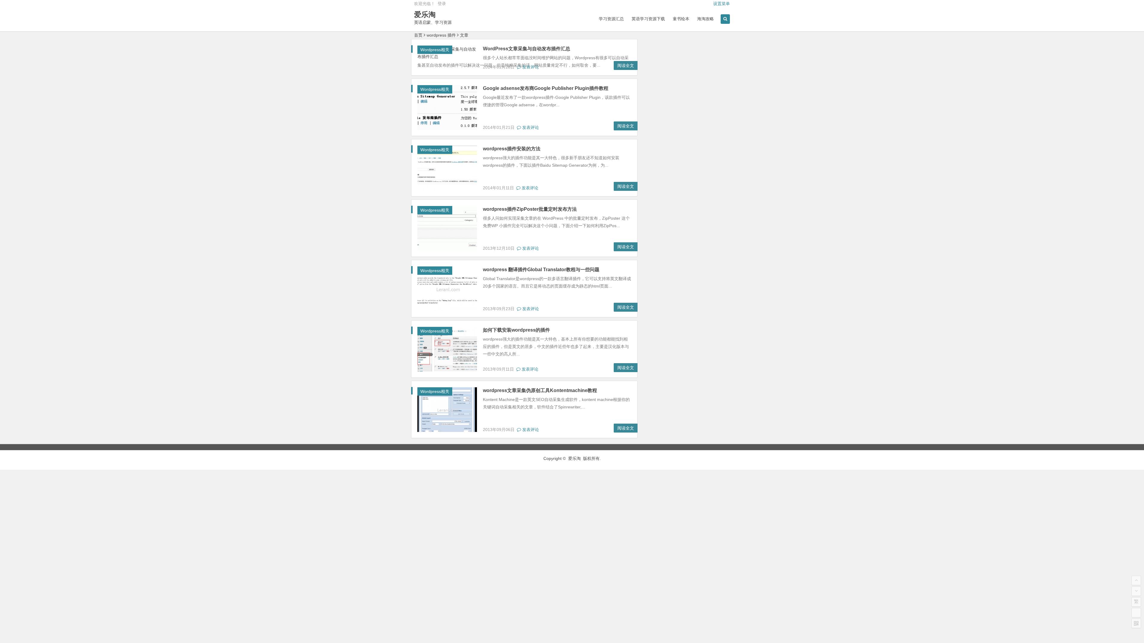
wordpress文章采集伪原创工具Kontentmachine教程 (540, 390)
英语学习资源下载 (648, 18)
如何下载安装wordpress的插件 (516, 330)
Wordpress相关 (434, 49)
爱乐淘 (425, 14)
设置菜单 (721, 3)
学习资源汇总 (611, 18)
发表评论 (530, 67)
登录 (442, 3)
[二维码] (1136, 623)
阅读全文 (625, 65)
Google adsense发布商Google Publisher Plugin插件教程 (545, 88)
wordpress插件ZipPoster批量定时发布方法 (530, 209)
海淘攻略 (705, 18)
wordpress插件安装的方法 (511, 148)
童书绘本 (681, 18)
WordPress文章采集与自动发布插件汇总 (526, 48)
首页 (418, 35)
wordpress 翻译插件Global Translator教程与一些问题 (541, 269)
